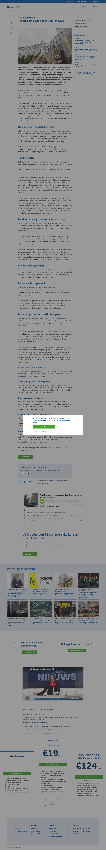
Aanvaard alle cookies (44, 427)
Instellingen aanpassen (41, 431)
